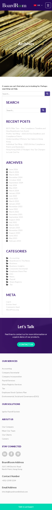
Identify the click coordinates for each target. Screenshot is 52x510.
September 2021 (16, 217)
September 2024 (16, 182)
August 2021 (14, 220)
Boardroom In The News (20, 261)
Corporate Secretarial (19, 269)
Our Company (8, 427)
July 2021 (13, 222)
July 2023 (13, 196)
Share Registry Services (12, 384)
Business (13, 263)
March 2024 (14, 190)
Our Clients (7, 435)
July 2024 (13, 185)
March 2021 (14, 225)
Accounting (14, 258)
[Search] (47, 93)
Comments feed (13, 307)
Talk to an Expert (26, 507)
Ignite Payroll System (11, 411)
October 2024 (15, 180)
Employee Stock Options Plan (14, 392)
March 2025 (14, 175)
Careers (5, 439)
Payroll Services (8, 380)
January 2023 (14, 204)
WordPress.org (12, 310)
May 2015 (13, 238)
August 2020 (14, 233)
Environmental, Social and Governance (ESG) (20, 396)
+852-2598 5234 (9, 480)
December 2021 (15, 214)
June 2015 (13, 235)
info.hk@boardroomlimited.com (15, 492)
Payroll (12, 279)
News (12, 276)
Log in (8, 302)
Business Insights (17, 266)
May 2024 (13, 188)
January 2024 (14, 193)
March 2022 (14, 212)
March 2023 (14, 201)
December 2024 (15, 177)
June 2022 (13, 209)
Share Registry (16, 282)
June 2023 (13, 198)
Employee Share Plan (18, 271)
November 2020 (15, 230)
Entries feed (11, 304)
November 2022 (15, 206)
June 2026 (13, 169)
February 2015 (15, 241)
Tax (11, 284)
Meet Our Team (8, 431)
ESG (11, 274)
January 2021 (14, 227)
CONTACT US (26, 344)
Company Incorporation (12, 376)
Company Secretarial (10, 372)
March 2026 (14, 172)
